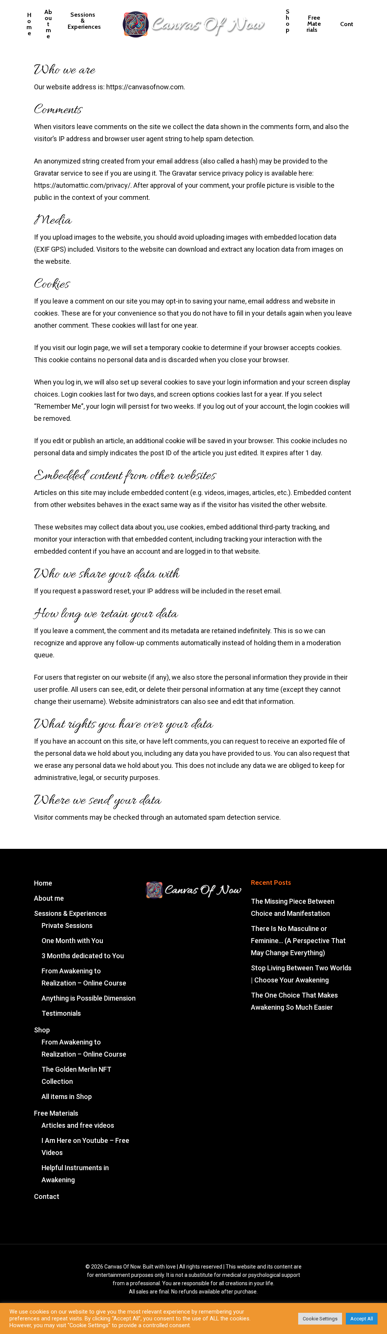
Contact (46, 1196)
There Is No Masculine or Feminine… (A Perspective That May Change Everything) (298, 941)
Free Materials (56, 1113)
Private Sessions (67, 925)
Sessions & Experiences (70, 913)
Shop (42, 1030)
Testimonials (61, 1013)
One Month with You (72, 941)
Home (43, 883)
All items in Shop (67, 1097)
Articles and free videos (78, 1125)
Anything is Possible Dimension (89, 998)
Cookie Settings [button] (320, 1319)
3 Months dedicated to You (83, 956)
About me (49, 898)
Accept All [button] (361, 1319)
